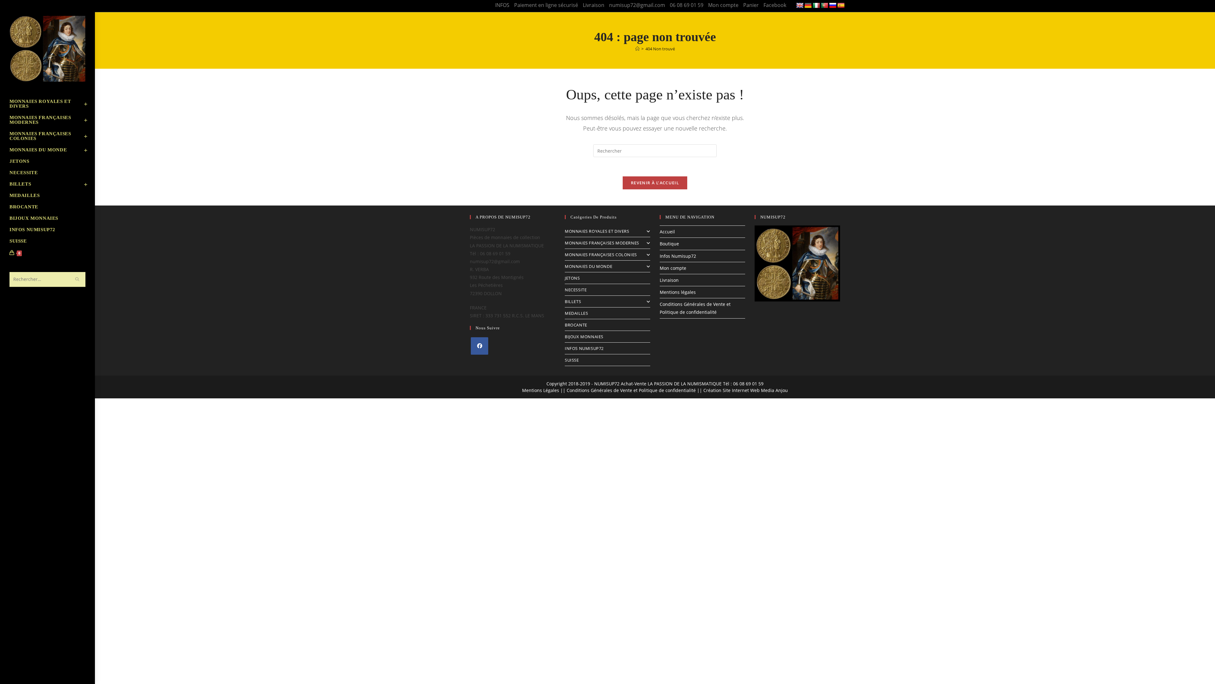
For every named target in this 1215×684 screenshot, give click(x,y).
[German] (808, 6)
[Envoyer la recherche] (77, 279)
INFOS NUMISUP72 (584, 348)
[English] (800, 6)
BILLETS (573, 301)
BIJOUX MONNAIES (584, 336)
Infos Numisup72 (678, 256)
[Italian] (816, 6)
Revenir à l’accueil (655, 183)
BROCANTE (576, 325)
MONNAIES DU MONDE (588, 266)
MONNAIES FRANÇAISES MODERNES (602, 243)
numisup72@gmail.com (637, 5)
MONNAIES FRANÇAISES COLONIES (601, 254)
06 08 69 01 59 (686, 5)
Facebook (774, 5)
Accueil (667, 232)
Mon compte (723, 5)
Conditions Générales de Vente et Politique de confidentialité (631, 390)
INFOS (502, 5)
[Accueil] (637, 49)
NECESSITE (576, 290)
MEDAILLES (576, 313)
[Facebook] (479, 346)
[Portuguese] (824, 6)
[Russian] (833, 6)
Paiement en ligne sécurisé (546, 5)
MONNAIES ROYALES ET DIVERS (597, 231)
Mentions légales (678, 292)
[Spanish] (841, 6)
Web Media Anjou (769, 390)
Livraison (593, 5)
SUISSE (572, 360)
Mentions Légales (540, 390)
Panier (751, 5)
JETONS (572, 278)
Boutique (669, 244)
